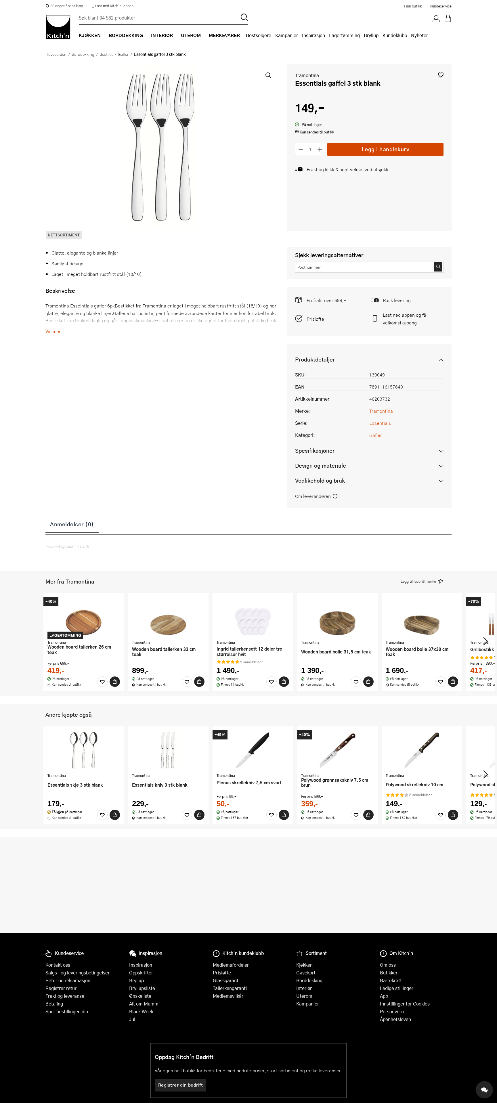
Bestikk (106, 54)
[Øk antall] (320, 149)
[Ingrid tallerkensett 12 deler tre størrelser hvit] (253, 617)
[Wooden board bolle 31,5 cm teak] (337, 617)
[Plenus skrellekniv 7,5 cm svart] (253, 750)
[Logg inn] (436, 18)
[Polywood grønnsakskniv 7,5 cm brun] (337, 750)
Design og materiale (320, 465)
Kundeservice (441, 6)
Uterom (304, 996)
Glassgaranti (226, 980)
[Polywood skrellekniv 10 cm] (422, 750)
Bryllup (371, 35)
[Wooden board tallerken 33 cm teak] (168, 617)
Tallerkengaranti (230, 988)
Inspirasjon (313, 35)
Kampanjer (286, 35)
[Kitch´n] (58, 27)
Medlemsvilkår (228, 996)
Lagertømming (344, 35)
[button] (441, 75)
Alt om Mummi (144, 1003)
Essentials (380, 423)
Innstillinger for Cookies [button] (405, 1003)
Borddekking (83, 54)
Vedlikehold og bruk (320, 480)
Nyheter (419, 35)
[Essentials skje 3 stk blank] (83, 750)
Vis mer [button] (53, 331)
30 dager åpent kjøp (66, 5)
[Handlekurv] (448, 18)
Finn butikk (413, 6)
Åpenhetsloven (395, 1019)
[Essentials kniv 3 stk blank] (168, 750)
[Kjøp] (115, 681)
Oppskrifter (141, 972)
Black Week (141, 1011)
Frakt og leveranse (64, 996)
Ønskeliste (140, 996)
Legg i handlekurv (386, 149)
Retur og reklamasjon (67, 980)
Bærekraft (391, 980)
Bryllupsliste (142, 988)
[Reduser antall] (300, 149)
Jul (132, 1019)
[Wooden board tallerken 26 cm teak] (83, 617)
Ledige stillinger (396, 988)
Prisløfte (315, 319)
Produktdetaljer (315, 359)
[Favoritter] (102, 681)
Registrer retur (61, 988)
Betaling (54, 1003)
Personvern (392, 1011)
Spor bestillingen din (66, 1011)
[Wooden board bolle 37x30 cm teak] (422, 617)
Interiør (304, 988)
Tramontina (307, 75)
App (384, 996)
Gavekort (306, 972)
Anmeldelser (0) (72, 524)
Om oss (388, 964)
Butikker (388, 972)
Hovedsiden (55, 54)
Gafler (123, 54)
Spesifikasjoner (314, 450)
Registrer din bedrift (180, 1085)
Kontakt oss (57, 964)
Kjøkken (304, 964)
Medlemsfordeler (231, 964)
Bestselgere (258, 35)
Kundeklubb (395, 35)
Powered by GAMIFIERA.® (67, 546)
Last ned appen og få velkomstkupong (404, 318)
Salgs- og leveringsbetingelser (77, 972)
